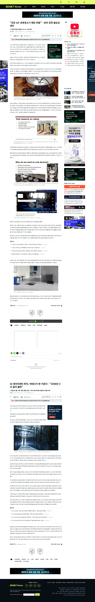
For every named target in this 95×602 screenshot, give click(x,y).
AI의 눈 (52, 6)
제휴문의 (64, 582)
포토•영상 (82, 6)
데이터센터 (17, 559)
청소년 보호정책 (82, 582)
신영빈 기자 (15, 36)
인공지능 (43, 6)
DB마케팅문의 (58, 582)
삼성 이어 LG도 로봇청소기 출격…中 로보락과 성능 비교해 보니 (27, 244)
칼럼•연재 (72, 6)
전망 (47, 559)
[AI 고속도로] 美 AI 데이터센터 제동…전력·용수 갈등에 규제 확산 (27, 514)
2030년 (42, 559)
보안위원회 (40, 325)
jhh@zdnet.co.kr (22, 544)
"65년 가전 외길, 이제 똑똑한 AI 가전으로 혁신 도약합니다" (26, 247)
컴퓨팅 (11, 392)
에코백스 (17, 325)
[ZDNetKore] (15, 4)
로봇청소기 (23, 325)
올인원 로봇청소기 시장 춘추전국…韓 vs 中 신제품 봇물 (25, 254)
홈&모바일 (12, 31)
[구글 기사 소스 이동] (46, 36)
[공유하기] (53, 36)
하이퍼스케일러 (18, 561)
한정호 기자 (15, 397)
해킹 (34, 325)
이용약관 (76, 582)
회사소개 (49, 582)
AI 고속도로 (26, 561)
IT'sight (62, 6)
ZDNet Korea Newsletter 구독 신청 (16, 594)
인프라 (37, 559)
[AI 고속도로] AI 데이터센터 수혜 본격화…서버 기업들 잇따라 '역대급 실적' (29, 517)
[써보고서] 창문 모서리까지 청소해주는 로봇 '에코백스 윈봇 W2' (27, 251)
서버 (32, 559)
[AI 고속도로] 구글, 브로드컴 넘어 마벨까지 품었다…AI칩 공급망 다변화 (29, 511)
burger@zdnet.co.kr (23, 305)
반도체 (33, 6)
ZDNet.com (17, 591)
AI (28, 559)
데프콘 (29, 325)
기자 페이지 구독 (27, 35)
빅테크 (56, 559)
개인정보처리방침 (70, 582)
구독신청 (37, 594)
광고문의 (53, 582)
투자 (52, 559)
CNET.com (12, 591)
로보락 (46, 325)
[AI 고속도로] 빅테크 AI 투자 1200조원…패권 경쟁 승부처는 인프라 (28, 520)
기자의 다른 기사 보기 (56, 305)
